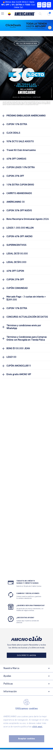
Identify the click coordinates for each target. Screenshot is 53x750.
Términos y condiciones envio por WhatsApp (24, 327)
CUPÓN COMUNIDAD (17, 288)
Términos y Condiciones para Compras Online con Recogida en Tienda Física (27, 338)
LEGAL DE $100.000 (17, 253)
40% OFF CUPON (15, 271)
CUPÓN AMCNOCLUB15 (19, 366)
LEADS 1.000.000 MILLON (20, 228)
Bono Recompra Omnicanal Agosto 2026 (28, 219)
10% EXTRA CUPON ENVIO (20, 185)
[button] (2, 14)
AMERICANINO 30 (16, 202)
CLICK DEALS (13, 133)
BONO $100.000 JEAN (18, 348)
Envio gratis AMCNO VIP (19, 374)
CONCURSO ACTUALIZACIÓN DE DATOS (27, 317)
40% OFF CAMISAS (16, 159)
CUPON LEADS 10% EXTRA (21, 167)
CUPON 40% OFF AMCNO (20, 236)
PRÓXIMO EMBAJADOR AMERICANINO (26, 116)
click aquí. (37, 727)
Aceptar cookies (26, 739)
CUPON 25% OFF (15, 176)
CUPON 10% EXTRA (17, 124)
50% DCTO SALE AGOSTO (20, 141)
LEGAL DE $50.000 (16, 262)
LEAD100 (11, 357)
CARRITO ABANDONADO (19, 193)
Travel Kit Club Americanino (21, 150)
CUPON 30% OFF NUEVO (19, 210)
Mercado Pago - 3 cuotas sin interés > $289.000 (26, 298)
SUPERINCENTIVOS (16, 245)
